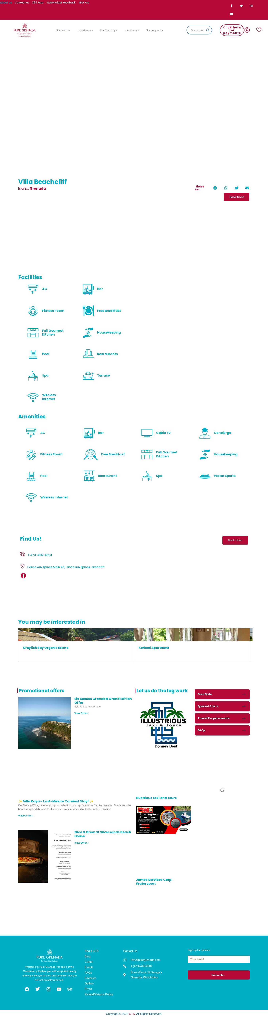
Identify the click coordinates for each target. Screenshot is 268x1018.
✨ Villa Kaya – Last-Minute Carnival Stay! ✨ (55, 801)
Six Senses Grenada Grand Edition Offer (103, 700)
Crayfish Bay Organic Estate (45, 648)
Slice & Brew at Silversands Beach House (102, 834)
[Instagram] (251, 6)
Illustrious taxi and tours (156, 798)
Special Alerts (208, 706)
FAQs (201, 730)
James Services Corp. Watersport (154, 881)
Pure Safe (205, 694)
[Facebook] (232, 6)
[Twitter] (242, 6)
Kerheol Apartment (154, 648)
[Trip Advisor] (70, 989)
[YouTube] (232, 14)
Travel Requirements (214, 718)
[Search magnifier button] (207, 30)
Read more (76, 637)
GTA (132, 1014)
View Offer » (81, 713)
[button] (215, 188)
